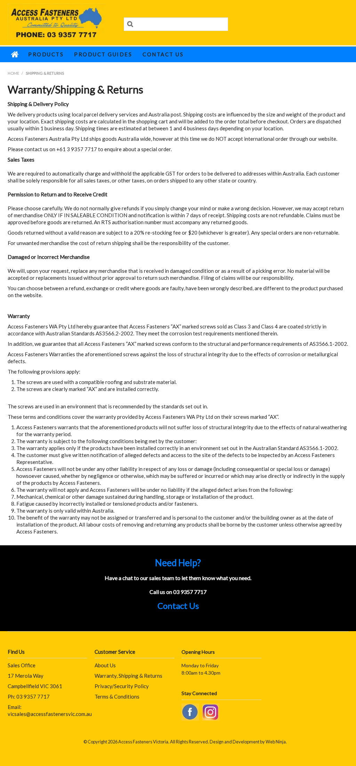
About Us (105, 665)
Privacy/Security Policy (122, 686)
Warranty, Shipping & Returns (128, 676)
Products (46, 54)
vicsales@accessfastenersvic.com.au (50, 714)
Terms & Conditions (117, 696)
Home (15, 54)
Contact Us (163, 54)
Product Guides (103, 54)
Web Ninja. (276, 741)
